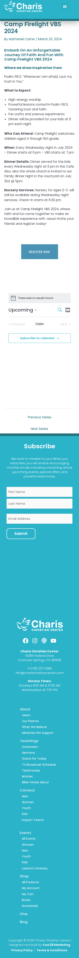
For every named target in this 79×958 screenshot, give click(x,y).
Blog (24, 921)
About (25, 709)
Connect (27, 790)
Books (26, 900)
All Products (30, 882)
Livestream (30, 747)
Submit (21, 533)
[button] (65, 6)
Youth (26, 808)
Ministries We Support (38, 733)
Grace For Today (34, 758)
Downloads (30, 906)
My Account (31, 888)
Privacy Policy (22, 950)
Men (25, 796)
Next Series (39, 429)
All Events (29, 838)
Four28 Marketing (56, 945)
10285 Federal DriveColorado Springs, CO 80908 (39, 658)
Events (25, 832)
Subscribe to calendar (37, 338)
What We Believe (34, 727)
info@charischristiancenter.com (40, 673)
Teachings (29, 740)
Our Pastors (30, 721)
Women (28, 802)
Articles (27, 776)
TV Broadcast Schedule (39, 765)
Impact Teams (33, 820)
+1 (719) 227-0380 (39, 668)
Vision (26, 715)
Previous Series (39, 417)
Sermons (28, 753)
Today (39, 323)
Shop (24, 876)
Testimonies (31, 770)
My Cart (27, 894)
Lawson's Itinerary (35, 868)
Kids (25, 814)
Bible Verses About (35, 782)
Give (24, 913)
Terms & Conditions (52, 950)
